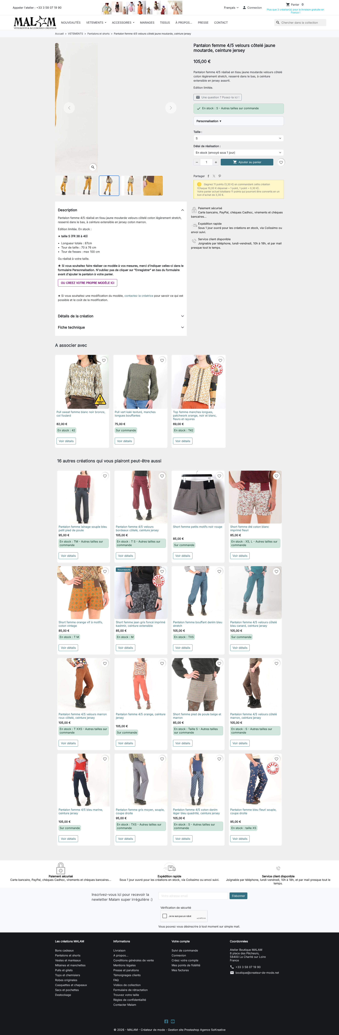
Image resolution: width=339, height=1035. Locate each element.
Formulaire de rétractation (130, 990)
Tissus (165, 22)
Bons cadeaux (64, 950)
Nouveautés (71, 22)
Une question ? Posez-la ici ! (217, 97)
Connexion (179, 955)
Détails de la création (75, 316)
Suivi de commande (185, 950)
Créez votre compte (185, 960)
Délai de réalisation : (207, 146)
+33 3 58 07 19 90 (248, 967)
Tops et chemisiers (67, 975)
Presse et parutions (126, 970)
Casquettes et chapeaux (71, 985)
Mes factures (180, 970)
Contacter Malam (124, 1004)
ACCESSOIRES (122, 22)
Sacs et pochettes (67, 990)
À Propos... (184, 22)
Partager (208, 176)
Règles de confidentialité (129, 1000)
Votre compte (181, 941)
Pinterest (220, 176)
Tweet (214, 176)
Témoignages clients (127, 975)
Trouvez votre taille (126, 995)
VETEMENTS (95, 22)
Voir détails (66, 441)
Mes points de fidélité (186, 965)
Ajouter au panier (247, 162)
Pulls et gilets (64, 970)
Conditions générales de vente (133, 960)
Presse (203, 22)
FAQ (116, 980)
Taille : (198, 132)
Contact (221, 22)
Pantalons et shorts (67, 955)
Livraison (119, 950)
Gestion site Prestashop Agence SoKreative (196, 1029)
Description (67, 210)
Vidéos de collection (127, 985)
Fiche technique (71, 327)
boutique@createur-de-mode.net (257, 972)
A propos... (120, 955)
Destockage (63, 995)
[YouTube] (173, 1021)
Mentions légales (124, 965)
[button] (252, 7)
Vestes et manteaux (68, 960)
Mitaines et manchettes (70, 965)
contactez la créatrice (138, 295)
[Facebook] (166, 1021)
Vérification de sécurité (175, 907)
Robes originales (66, 980)
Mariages (147, 22)
